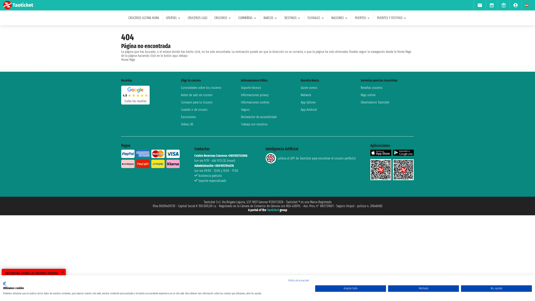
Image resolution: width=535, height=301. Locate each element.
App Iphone (308, 102)
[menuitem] (480, 5)
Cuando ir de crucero (194, 110)
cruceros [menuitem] (220, 18)
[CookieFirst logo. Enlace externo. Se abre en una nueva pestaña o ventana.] (4, 284)
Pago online (368, 95)
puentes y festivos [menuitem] (390, 18)
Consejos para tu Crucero (197, 102)
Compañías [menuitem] (245, 18)
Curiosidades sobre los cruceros (201, 88)
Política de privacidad (298, 280)
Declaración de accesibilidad (259, 117)
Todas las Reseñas (135, 101)
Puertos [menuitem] (360, 18)
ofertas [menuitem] (171, 18)
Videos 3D (187, 124)
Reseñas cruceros (371, 88)
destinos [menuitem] (290, 18)
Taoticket (273, 210)
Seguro (245, 110)
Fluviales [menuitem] (314, 18)
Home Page (128, 60)
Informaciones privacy (255, 95)
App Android (309, 110)
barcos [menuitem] (268, 18)
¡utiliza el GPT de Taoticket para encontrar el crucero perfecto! (317, 158)
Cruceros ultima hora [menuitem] (143, 18)
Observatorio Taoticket (375, 102)
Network (306, 95)
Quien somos (309, 88)
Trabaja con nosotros (254, 124)
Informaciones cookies (255, 102)
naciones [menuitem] (337, 18)
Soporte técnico (251, 88)
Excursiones (188, 117)
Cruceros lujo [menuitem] (197, 18)
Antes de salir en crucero (197, 95)
